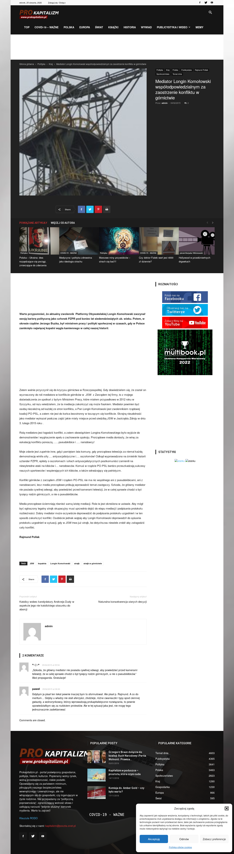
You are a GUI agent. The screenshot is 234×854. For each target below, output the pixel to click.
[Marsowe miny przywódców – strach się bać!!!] (117, 241)
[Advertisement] (117, 47)
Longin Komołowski (60, 563)
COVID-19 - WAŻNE (68, 253)
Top (26, 27)
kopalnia (42, 563)
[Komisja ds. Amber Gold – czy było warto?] (96, 792)
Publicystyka (186, 70)
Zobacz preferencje (214, 839)
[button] (227, 808)
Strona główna (26, 63)
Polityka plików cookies (180, 847)
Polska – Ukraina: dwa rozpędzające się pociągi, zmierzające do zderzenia (32, 261)
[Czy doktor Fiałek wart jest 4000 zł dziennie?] (157, 241)
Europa (84, 27)
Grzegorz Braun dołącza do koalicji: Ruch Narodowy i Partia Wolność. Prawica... (127, 756)
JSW (32, 563)
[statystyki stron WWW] (180, 461)
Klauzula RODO (28, 818)
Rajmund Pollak (201, 70)
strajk (77, 563)
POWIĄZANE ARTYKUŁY (33, 222)
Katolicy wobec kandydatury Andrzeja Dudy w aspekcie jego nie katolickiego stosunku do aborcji (46, 605)
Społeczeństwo (162, 74)
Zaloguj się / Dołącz (57, 2)
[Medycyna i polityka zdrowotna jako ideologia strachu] (77, 241)
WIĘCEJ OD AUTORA (63, 222)
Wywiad (146, 27)
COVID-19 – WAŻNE (46, 27)
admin (165, 103)
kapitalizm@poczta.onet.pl (60, 826)
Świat (99, 27)
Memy (199, 27)
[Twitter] (206, 2)
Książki (113, 27)
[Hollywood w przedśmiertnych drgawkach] (197, 241)
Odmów (184, 839)
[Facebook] (200, 2)
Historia (130, 27)
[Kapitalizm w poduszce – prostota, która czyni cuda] (96, 775)
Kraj (51, 63)
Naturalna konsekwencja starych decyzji (122, 601)
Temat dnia (177, 74)
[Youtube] (212, 2)
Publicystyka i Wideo (172, 27)
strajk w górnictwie (93, 563)
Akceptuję (154, 839)
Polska (69, 27)
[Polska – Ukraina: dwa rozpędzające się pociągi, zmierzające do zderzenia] (37, 241)
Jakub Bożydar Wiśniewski (191, 253)
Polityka (41, 63)
